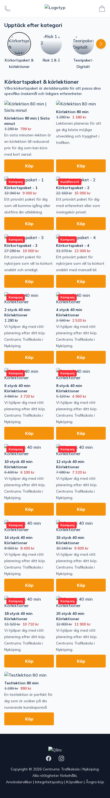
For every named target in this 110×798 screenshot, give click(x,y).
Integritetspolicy (49, 782)
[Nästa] (101, 44)
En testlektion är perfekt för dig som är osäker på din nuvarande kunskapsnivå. (28, 701)
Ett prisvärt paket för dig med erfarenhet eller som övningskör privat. (78, 205)
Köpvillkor (74, 782)
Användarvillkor (19, 782)
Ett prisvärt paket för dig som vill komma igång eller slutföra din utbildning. (27, 205)
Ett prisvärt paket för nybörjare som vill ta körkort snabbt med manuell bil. (80, 263)
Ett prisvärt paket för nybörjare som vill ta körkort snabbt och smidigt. (28, 263)
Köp (29, 165)
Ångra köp (95, 782)
